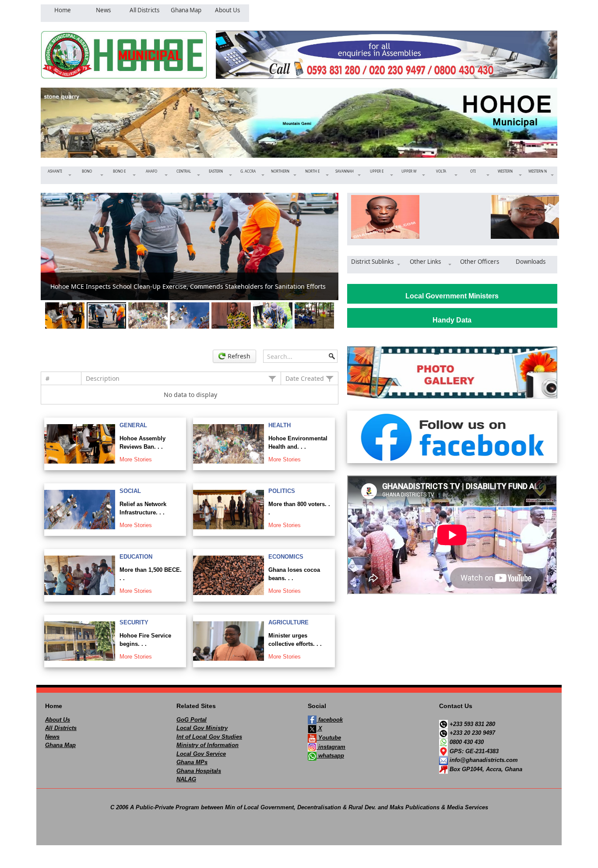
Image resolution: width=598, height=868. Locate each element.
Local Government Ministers (452, 296)
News (52, 736)
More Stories (136, 459)
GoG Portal (191, 719)
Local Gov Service (201, 754)
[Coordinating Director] (522, 217)
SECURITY (134, 622)
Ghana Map (60, 745)
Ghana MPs (192, 762)
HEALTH (279, 425)
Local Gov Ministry (202, 728)
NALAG (186, 779)
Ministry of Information (207, 745)
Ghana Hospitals (198, 771)
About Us (57, 719)
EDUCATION (136, 556)
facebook (330, 719)
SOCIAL (130, 491)
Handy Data (452, 320)
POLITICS (281, 491)
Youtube (329, 737)
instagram (331, 747)
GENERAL (133, 425)
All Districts (61, 728)
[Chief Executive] (382, 217)
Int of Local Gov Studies (209, 736)
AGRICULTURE (288, 622)
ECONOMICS (285, 556)
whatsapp (330, 755)
